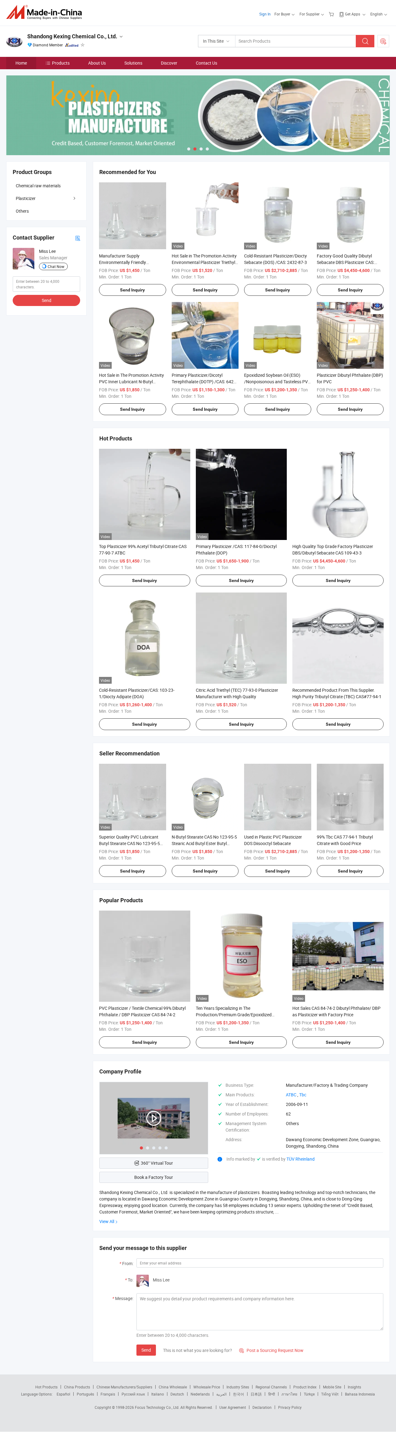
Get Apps (352, 13)
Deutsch (177, 1394)
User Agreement (232, 1407)
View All (106, 1221)
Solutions (133, 63)
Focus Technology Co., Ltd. (157, 1407)
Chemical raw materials (38, 186)
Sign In (265, 13)
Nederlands (200, 1394)
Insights (354, 1386)
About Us (97, 63)
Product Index (304, 1386)
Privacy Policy (290, 1407)
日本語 (256, 1394)
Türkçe (309, 1394)
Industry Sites (237, 1386)
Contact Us (206, 63)
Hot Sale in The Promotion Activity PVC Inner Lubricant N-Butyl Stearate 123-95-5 (131, 381)
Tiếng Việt (329, 1394)
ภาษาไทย (289, 1394)
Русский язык (133, 1394)
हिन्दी (271, 1394)
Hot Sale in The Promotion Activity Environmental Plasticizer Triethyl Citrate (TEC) (204, 262)
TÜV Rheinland (300, 1159)
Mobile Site (332, 1386)
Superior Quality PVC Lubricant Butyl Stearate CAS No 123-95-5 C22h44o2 (129, 843)
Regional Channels (271, 1386)
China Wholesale (173, 1386)
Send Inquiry (132, 289)
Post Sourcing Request (383, 41)
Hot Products (46, 1386)
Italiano (157, 1394)
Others (22, 211)
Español (63, 1394)
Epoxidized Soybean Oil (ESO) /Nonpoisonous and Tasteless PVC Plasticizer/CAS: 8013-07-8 (277, 381)
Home (21, 63)
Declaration (262, 1407)
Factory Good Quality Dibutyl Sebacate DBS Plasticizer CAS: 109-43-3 (345, 262)
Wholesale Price (206, 1386)
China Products (77, 1386)
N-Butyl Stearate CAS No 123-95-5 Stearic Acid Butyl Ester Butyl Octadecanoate (204, 843)
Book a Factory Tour (153, 1177)
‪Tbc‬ (302, 1095)
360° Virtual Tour (157, 1163)
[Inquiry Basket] (332, 13)
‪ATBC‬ (291, 1095)
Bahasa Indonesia (360, 1394)
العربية (221, 1394)
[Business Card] (77, 237)
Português (85, 1394)
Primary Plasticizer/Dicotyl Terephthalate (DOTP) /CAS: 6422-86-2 (204, 381)
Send (146, 1350)
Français (108, 1394)
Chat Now (56, 266)
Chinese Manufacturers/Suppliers (124, 1386)
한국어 (238, 1394)
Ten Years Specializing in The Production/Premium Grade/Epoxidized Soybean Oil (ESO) (234, 1014)
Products (61, 63)
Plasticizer (26, 198)
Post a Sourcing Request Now (271, 1350)
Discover (169, 63)
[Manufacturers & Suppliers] (46, 12)
